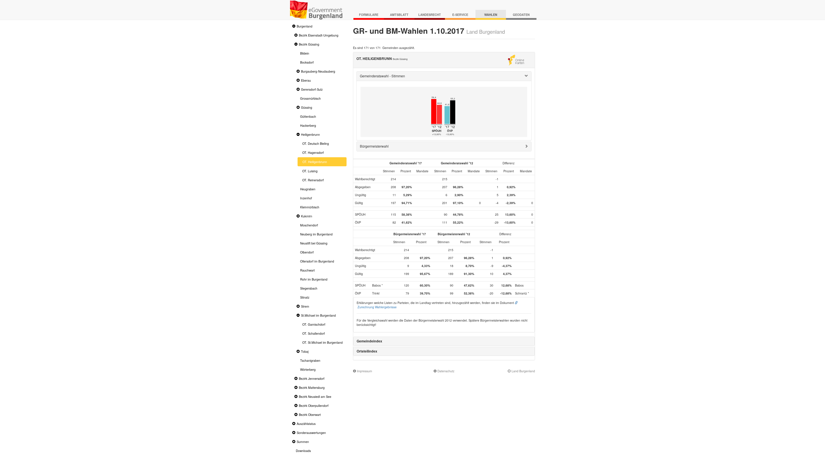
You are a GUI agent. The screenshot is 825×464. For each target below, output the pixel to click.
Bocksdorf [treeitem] (307, 62)
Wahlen (490, 14)
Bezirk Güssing (309, 44)
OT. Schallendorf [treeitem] (313, 333)
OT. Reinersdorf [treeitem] (313, 180)
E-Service (460, 14)
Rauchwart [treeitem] (307, 270)
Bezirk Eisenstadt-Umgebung (318, 35)
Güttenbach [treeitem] (308, 116)
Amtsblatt (399, 14)
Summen (303, 442)
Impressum (364, 371)
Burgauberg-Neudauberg (318, 71)
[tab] (444, 76)
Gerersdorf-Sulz (312, 89)
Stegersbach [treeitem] (308, 288)
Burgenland (304, 26)
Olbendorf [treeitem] (307, 252)
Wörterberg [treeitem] (308, 369)
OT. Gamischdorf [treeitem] (313, 324)
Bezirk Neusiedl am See (315, 396)
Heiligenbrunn (310, 134)
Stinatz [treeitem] (304, 297)
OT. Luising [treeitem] (310, 171)
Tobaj (305, 351)
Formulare (368, 14)
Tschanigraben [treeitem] (310, 360)
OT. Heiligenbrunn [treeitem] (314, 162)
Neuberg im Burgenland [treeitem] (316, 234)
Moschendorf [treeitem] (309, 225)
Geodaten (521, 14)
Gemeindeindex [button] (369, 341)
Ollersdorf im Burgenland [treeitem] (317, 261)
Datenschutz (445, 371)
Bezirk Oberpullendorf (313, 405)
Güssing (306, 107)
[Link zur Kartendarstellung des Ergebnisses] (516, 59)
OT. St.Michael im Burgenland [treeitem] (322, 342)
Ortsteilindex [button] (367, 351)
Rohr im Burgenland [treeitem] (313, 279)
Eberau (306, 80)
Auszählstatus (306, 423)
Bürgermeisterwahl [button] (374, 146)
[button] (293, 26)
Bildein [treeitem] (304, 53)
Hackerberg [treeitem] (308, 125)
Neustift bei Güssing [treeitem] (313, 243)
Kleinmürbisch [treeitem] (309, 207)
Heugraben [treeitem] (307, 189)
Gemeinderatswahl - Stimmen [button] (382, 75)
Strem (305, 306)
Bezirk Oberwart (310, 414)
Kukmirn (306, 216)
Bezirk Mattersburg (312, 387)
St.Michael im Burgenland (318, 315)
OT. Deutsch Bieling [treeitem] (315, 143)
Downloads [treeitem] (303, 451)
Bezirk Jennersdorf (311, 378)
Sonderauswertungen (311, 432)
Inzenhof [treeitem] (306, 198)
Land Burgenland (523, 371)
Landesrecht (429, 14)
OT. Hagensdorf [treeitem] (313, 152)
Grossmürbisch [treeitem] (310, 98)
